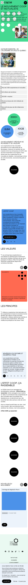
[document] (14, 574)
